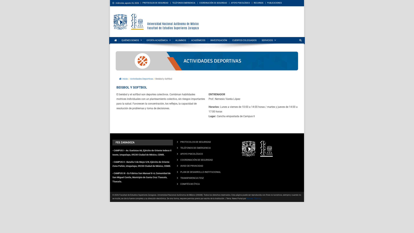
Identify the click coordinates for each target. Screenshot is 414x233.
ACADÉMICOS (198, 40)
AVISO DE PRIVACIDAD (191, 166)
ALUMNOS (180, 40)
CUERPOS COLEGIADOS (244, 40)
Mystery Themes (254, 198)
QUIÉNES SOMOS (130, 40)
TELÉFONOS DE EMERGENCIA (195, 148)
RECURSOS (258, 3)
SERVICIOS (267, 40)
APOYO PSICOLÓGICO (240, 3)
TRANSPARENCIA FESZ (192, 178)
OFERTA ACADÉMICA (157, 40)
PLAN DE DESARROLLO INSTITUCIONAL (200, 172)
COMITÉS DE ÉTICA (190, 184)
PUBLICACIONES (274, 3)
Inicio (125, 79)
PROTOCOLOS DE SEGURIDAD (155, 3)
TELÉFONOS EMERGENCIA (183, 3)
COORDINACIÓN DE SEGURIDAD (213, 3)
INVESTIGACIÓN (218, 40)
